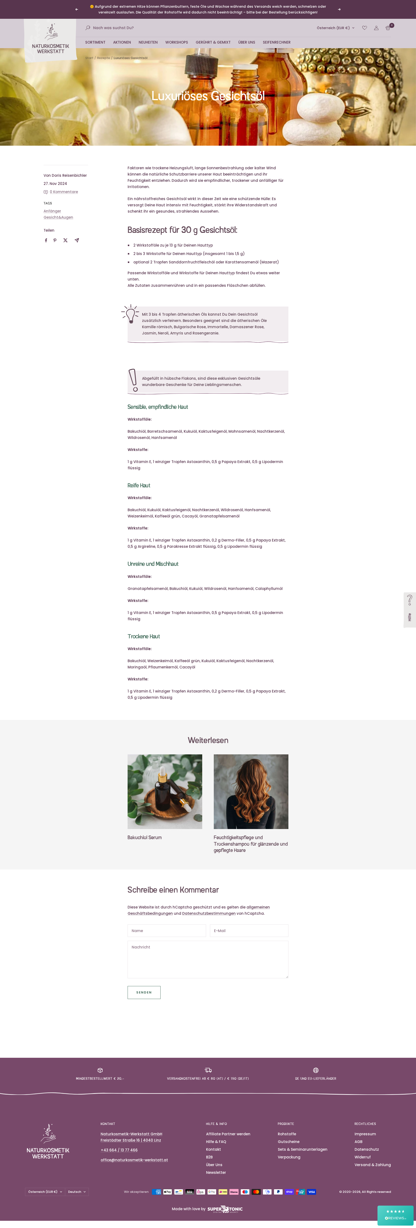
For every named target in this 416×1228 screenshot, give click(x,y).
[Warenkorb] (388, 28)
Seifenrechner (277, 42)
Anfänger (52, 211)
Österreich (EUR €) (333, 28)
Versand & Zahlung (373, 1164)
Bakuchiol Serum (145, 838)
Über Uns (246, 42)
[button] (395, 1216)
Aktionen (122, 42)
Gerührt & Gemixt (213, 42)
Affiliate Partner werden (228, 1134)
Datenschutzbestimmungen (209, 913)
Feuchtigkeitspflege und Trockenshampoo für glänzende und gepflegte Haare (251, 844)
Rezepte (103, 58)
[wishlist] (365, 28)
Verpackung (289, 1157)
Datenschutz (367, 1149)
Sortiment (95, 42)
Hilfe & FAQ (216, 1141)
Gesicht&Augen (58, 217)
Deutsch (74, 1191)
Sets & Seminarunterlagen (302, 1149)
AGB (358, 1141)
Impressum (365, 1134)
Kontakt (213, 1149)
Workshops (176, 42)
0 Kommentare (64, 191)
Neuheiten (148, 42)
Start (89, 58)
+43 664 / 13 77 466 (119, 1150)
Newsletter (216, 1172)
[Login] (376, 28)
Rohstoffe (287, 1134)
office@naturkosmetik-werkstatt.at (134, 1160)
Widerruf (363, 1157)
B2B (209, 1157)
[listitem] (46, 240)
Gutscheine (288, 1141)
